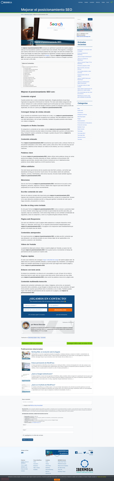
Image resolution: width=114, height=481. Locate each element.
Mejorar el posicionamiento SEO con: (30, 66)
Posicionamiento (81, 120)
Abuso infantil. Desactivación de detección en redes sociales (85, 89)
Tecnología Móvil (81, 133)
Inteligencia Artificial (82, 114)
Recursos (47, 471)
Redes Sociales (81, 129)
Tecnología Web (81, 135)
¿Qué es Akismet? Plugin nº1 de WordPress (85, 63)
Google (47, 55)
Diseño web (80, 110)
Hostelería (35, 469)
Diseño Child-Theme (62, 461)
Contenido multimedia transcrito (31, 86)
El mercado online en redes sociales (84, 86)
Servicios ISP (48, 473)
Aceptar (57, 479)
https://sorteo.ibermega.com (83, 36)
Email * (24, 429)
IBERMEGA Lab (24, 467)
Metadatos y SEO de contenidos (32, 343)
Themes (86, 2)
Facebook (79, 453)
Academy (92, 2)
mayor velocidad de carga (50, 260)
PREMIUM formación (62, 463)
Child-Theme (48, 465)
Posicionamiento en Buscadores (85, 122)
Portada (80, 2)
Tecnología (80, 131)
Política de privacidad (36, 405)
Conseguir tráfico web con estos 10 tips (79, 343)
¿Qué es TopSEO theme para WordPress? (84, 79)
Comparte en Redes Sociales (29, 70)
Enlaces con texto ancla (29, 85)
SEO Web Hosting (61, 467)
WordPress (48, 467)
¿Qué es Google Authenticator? (85, 56)
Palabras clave (27, 73)
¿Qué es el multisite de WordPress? (83, 59)
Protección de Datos (82, 124)
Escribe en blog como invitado (29, 78)
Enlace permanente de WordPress (83, 54)
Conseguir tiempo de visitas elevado (31, 69)
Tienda (103, 2)
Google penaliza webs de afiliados (83, 75)
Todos (34, 461)
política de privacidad (50, 314)
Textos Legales (24, 465)
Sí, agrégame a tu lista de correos (33, 435)
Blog (108, 2)
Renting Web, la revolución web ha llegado (85, 50)
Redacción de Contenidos (63, 465)
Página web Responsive (29, 79)
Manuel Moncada (39, 324)
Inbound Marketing (49, 469)
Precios (98, 2)
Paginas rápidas (27, 83)
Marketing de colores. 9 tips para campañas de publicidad (84, 96)
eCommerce (80, 112)
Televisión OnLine (81, 137)
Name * (24, 424)
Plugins (79, 118)
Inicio (22, 14)
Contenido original (27, 68)
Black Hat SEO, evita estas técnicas (83, 68)
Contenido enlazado (28, 72)
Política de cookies (101, 476)
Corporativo (35, 463)
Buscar (90, 19)
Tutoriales (43, 337)
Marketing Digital (28, 14)
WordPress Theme (61, 471)
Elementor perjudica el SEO (84, 65)
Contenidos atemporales (29, 81)
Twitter (87, 453)
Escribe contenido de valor (29, 77)
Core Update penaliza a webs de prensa (84, 72)
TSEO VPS (60, 469)
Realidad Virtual (81, 127)
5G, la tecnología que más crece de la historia (85, 93)
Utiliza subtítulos (27, 74)
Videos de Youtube (28, 82)
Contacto (23, 470)
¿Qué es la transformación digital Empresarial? (83, 82)
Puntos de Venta (24, 468)
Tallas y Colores (36, 467)
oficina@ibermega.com (36, 422)
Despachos (35, 465)
